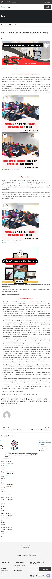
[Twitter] (9, 406)
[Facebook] (6, 406)
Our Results (3, 568)
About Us (3, 565)
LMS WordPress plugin (2, 447)
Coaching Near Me (38, 401)
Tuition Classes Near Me (11, 403)
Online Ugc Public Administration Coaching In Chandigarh (45, 448)
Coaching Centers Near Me (37, 399)
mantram (15, 412)
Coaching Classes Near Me (15, 401)
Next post (47, 427)
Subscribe (45, 569)
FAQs (2, 575)
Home (2, 24)
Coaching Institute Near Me (27, 401)
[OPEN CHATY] (48, 575)
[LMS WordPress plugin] (2, 441)
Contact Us (3, 572)
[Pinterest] (12, 406)
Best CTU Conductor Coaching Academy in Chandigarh (15, 398)
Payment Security (4, 570)
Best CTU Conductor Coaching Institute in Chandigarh (19, 399)
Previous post (5, 427)
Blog (6, 24)
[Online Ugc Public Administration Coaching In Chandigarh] (45, 442)
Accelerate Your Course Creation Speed (9, 473)
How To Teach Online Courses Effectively (9, 463)
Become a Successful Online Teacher (10, 484)
